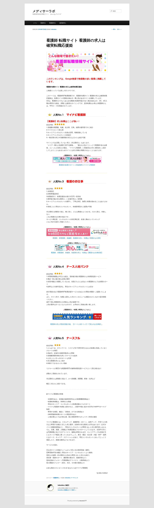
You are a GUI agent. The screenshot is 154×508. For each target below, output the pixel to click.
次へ (119, 29)
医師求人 (43, 23)
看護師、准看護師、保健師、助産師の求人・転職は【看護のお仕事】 (77, 238)
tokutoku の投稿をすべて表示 (67, 490)
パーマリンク (74, 478)
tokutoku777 (83, 501)
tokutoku (53, 29)
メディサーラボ (44, 11)
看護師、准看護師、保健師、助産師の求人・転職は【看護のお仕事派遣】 (77, 252)
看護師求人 (52, 23)
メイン (35, 23)
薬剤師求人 (62, 23)
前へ (114, 29)
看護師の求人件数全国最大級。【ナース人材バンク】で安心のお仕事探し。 (77, 324)
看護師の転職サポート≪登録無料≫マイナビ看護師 (77, 165)
